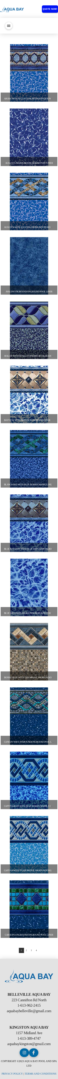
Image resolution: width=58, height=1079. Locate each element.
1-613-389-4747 (29, 1038)
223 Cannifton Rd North (29, 1000)
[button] (8, 25)
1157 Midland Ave (29, 1033)
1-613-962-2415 (29, 1005)
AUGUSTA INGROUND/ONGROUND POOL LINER (29, 163)
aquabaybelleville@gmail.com (29, 1011)
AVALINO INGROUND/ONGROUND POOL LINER (29, 291)
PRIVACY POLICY (12, 1073)
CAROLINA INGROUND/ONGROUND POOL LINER (29, 935)
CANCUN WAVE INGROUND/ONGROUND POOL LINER (30, 742)
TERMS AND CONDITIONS (40, 1073)
